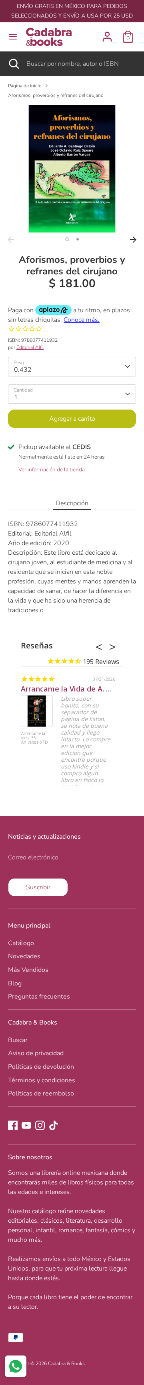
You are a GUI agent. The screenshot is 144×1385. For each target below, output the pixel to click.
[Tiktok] (53, 1125)
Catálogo (21, 943)
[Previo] (11, 239)
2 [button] (77, 239)
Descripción (72, 503)
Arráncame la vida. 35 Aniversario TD (34, 738)
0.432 (23, 369)
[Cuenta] (107, 33)
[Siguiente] (133, 239)
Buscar (18, 1040)
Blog (15, 983)
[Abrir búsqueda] (13, 63)
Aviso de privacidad (36, 1053)
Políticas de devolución (41, 1066)
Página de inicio (25, 86)
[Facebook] (13, 1125)
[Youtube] (26, 1125)
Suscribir (38, 887)
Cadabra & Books (66, 1363)
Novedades (24, 956)
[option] (72, 168)
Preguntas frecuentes (39, 996)
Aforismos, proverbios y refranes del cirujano (56, 95)
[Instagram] (40, 1125)
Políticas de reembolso (41, 1093)
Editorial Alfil (30, 347)
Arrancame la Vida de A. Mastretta (81, 688)
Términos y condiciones (41, 1080)
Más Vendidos (28, 969)
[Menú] (13, 37)
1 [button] (67, 239)
